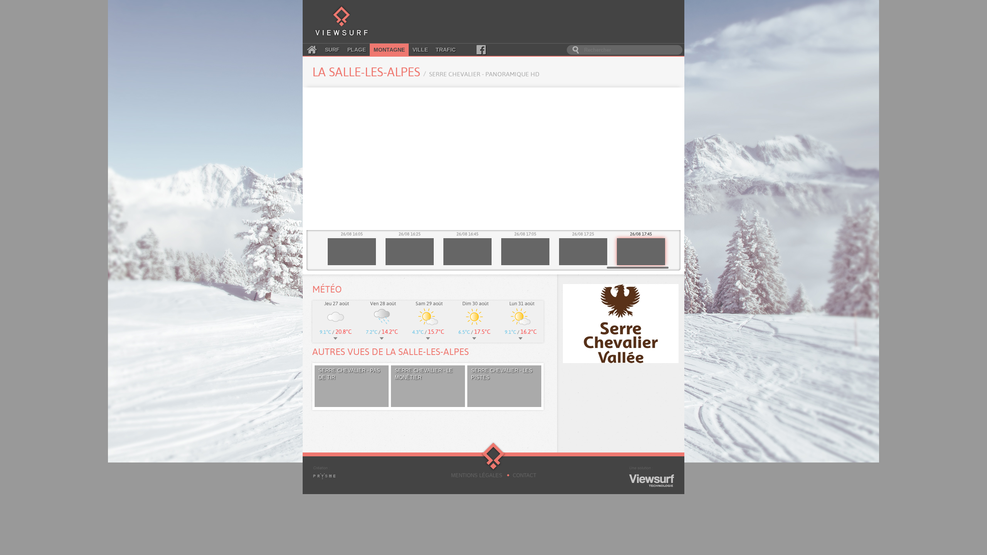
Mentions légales (476, 475)
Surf (332, 50)
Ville (420, 50)
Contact (524, 475)
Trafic (446, 50)
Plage (356, 50)
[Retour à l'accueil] (342, 21)
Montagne (389, 50)
